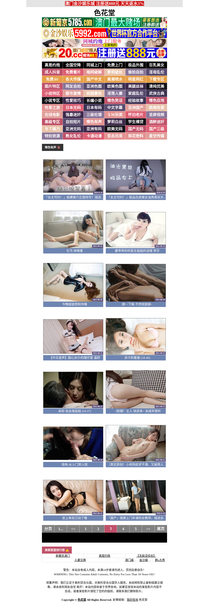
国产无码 (135, 129)
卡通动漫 (94, 136)
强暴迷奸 (73, 115)
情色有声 (94, 122)
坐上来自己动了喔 (74, 518)
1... (60, 529)
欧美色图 (115, 86)
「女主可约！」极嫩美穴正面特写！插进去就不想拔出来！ (85, 197)
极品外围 (135, 65)
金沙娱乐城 (146, 560)
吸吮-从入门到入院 (75, 464)
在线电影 (52, 115)
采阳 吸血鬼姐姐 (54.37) (74, 411)
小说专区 (52, 100)
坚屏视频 (156, 115)
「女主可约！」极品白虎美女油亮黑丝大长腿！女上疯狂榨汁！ (151, 197)
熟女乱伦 (73, 136)
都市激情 (73, 93)
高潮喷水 (115, 79)
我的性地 (132, 599)
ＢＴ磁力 (52, 129)
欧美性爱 (156, 108)
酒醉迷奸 (156, 122)
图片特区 (52, 86)
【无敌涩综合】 (146, 555)
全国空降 (73, 65)
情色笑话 (115, 100)
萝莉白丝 (115, 122)
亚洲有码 (94, 129)
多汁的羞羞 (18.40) (137, 357)
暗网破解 (94, 72)
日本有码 (94, 108)
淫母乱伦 (156, 72)
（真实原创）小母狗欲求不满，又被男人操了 (138, 464)
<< (73, 529)
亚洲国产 (135, 108)
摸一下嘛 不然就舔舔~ (137, 304)
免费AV (52, 79)
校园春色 (94, 93)
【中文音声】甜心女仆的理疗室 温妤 (74, 357)
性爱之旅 (52, 108)
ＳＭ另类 (115, 115)
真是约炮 (52, 65)
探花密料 (135, 136)
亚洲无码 (73, 129)
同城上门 (94, 65)
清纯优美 (156, 86)
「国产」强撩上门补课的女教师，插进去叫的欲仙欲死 (144, 518)
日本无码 (73, 108)
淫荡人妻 (115, 93)
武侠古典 (156, 93)
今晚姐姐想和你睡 (74, 304)
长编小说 (94, 100)
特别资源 (52, 136)
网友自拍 (73, 86)
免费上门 (115, 65)
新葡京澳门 (63, 555)
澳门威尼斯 (132, 560)
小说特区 (52, 93)
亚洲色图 (94, 86)
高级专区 (52, 122)
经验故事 (135, 100)
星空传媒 (156, 136)
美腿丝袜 (135, 86)
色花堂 (104, 13)
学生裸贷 (135, 122)
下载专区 (156, 79)
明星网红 (135, 79)
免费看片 (73, 72)
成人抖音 (52, 72)
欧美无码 (115, 129)
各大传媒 (73, 79)
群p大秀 (160, 560)
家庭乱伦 (135, 93)
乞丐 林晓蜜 (74, 251)
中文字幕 (115, 108)
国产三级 (156, 129)
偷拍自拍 (135, 72)
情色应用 (156, 100)
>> (148, 529)
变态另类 (115, 136)
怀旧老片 (135, 115)
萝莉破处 (115, 72)
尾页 (161, 529)
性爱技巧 (73, 100)
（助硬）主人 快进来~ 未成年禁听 (137, 411)
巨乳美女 (156, 65)
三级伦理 (94, 115)
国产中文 (94, 79)
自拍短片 (73, 122)
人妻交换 (80, 560)
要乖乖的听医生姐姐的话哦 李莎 (137, 251)
